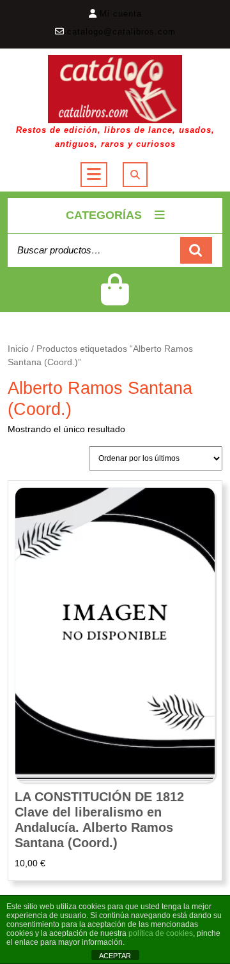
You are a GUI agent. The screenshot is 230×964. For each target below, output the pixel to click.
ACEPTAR (115, 956)
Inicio (18, 349)
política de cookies (160, 933)
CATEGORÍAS (104, 215)
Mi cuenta (121, 14)
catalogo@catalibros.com (121, 31)
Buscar (196, 250)
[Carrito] (115, 297)
